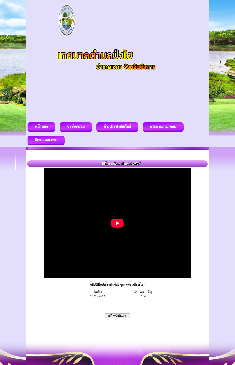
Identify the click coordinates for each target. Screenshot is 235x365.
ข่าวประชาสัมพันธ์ (117, 126)
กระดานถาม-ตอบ (163, 126)
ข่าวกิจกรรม (76, 126)
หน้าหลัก (41, 126)
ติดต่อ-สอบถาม (46, 139)
